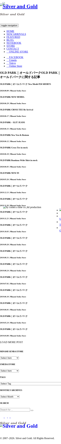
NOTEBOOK (14, 43)
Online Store (14, 66)
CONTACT (13, 48)
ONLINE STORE (17, 51)
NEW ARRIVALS (16, 34)
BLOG (10, 40)
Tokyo (11, 63)
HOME (10, 31)
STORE (11, 45)
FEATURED (13, 37)
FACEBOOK (15, 57)
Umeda (12, 60)
